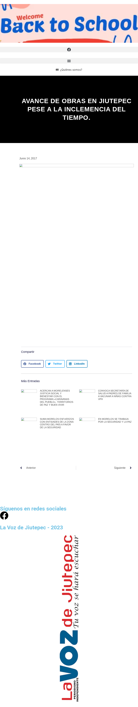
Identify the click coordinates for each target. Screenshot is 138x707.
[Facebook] (4, 515)
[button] (69, 49)
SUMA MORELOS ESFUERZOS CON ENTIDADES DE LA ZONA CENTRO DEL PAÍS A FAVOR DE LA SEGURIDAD (57, 423)
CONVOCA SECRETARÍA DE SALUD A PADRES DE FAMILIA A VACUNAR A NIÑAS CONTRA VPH (114, 394)
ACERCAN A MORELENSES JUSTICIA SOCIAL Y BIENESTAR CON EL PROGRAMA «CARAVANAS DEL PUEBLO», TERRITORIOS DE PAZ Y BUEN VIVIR (56, 397)
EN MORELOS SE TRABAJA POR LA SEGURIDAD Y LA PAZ (115, 420)
